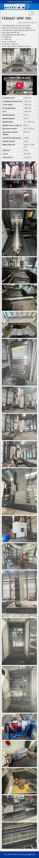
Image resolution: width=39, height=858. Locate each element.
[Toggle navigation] (32, 13)
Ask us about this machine (27, 22)
